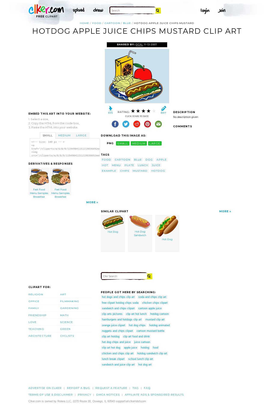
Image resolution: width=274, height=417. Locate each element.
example (109, 170)
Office (33, 301)
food (96, 23)
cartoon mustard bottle (150, 330)
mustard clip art (155, 319)
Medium (64, 135)
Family (33, 308)
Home (84, 23)
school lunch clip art (140, 359)
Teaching (36, 329)
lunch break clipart (113, 359)
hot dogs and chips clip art (118, 297)
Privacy (84, 394)
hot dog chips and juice (116, 342)
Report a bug (78, 388)
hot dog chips (137, 325)
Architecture (40, 335)
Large (81, 135)
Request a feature (111, 388)
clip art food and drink (136, 336)
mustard (140, 170)
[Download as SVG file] (110, 111)
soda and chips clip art (152, 297)
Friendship (37, 315)
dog (149, 159)
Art (63, 294)
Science (66, 322)
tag (136, 388)
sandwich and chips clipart (118, 308)
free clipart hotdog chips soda (120, 302)
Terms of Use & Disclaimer (50, 394)
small (122, 143)
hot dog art (145, 364)
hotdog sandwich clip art (152, 353)
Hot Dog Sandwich (140, 233)
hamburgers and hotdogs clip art (122, 319)
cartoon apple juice (150, 308)
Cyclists (67, 335)
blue (127, 23)
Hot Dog (113, 231)
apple (161, 159)
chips (124, 170)
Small (47, 135)
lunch (143, 165)
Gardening (69, 308)
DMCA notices (108, 394)
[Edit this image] (163, 111)
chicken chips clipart (155, 302)
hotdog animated (159, 325)
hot (105, 165)
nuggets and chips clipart (117, 330)
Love (32, 322)
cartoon (112, 23)
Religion (35, 294)
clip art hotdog (110, 336)
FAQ (147, 388)
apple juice (130, 347)
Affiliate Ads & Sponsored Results (154, 394)
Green (65, 329)
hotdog (158, 170)
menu (116, 165)
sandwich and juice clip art (118, 364)
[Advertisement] (64, 74)
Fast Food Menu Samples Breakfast (39, 191)
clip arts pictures (112, 313)
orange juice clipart (113, 325)
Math (64, 315)
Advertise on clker (45, 388)
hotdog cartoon (159, 313)
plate (129, 165)
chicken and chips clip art (118, 353)
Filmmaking (69, 301)
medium (139, 143)
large (154, 143)
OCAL (139, 44)
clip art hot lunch (136, 313)
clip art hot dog (111, 347)
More (91, 202)
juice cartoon (142, 342)
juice (156, 165)
